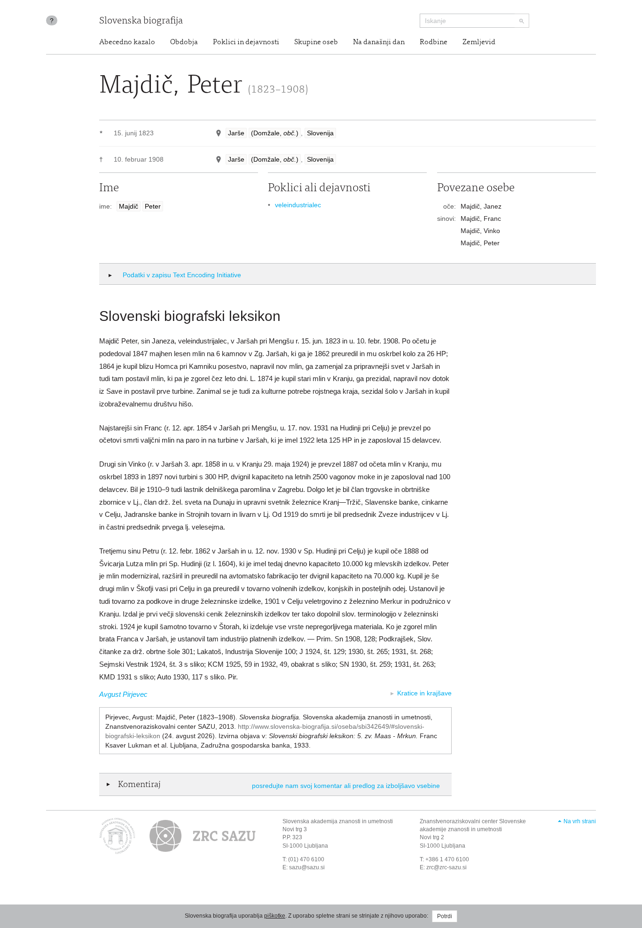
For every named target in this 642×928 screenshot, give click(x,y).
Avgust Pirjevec (123, 694)
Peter (153, 206)
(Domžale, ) (274, 133)
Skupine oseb (316, 42)
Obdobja (184, 42)
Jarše (236, 133)
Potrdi (444, 916)
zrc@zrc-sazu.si (446, 867)
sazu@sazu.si (307, 867)
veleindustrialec (298, 205)
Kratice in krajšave (424, 693)
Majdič (128, 206)
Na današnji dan (379, 42)
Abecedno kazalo (127, 42)
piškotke (274, 915)
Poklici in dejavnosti (246, 42)
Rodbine (433, 42)
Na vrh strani (580, 821)
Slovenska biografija (141, 21)
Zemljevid (478, 42)
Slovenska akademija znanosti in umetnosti (337, 821)
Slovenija (320, 133)
